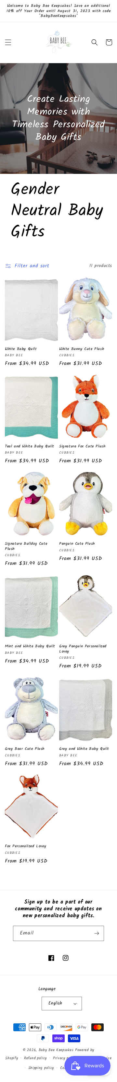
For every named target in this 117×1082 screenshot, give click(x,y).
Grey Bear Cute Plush (25, 749)
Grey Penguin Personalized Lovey (83, 649)
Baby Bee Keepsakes (56, 1050)
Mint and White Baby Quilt (30, 646)
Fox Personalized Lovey (25, 846)
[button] (8, 42)
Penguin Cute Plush (77, 543)
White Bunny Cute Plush (81, 349)
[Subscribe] (96, 933)
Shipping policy (41, 1068)
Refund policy (35, 1058)
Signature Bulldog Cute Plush (26, 546)
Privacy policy (65, 1058)
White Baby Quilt (21, 349)
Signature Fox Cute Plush (82, 446)
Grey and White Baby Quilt (84, 749)
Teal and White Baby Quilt (29, 446)
